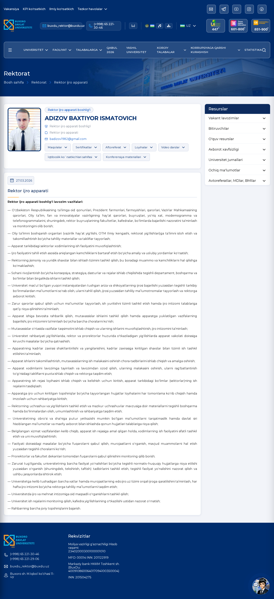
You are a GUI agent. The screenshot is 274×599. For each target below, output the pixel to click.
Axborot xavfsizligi (224, 149)
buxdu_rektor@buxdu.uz (65, 26)
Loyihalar (141, 147)
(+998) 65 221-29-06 (24, 559)
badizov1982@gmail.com (68, 139)
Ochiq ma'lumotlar (224, 170)
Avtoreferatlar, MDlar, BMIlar (232, 181)
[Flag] (152, 25)
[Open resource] (10, 50)
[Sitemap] (169, 26)
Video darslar (170, 147)
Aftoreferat (113, 147)
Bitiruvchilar (219, 129)
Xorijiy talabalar (165, 50)
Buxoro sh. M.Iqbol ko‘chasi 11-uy (32, 575)
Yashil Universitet (136, 50)
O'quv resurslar (221, 139)
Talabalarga (87, 50)
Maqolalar (55, 147)
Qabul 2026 (112, 50)
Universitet (33, 50)
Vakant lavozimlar (224, 118)
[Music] (159, 26)
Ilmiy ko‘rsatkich (61, 9)
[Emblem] (147, 26)
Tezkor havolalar (90, 9)
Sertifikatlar (84, 147)
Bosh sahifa (14, 82)
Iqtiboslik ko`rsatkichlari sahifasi (70, 157)
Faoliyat (60, 50)
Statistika (253, 50)
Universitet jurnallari (226, 160)
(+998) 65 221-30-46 (104, 25)
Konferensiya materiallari (123, 157)
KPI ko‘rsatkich (34, 9)
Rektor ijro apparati (71, 82)
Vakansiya (11, 9)
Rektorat (39, 82)
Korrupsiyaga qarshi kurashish (208, 50)
